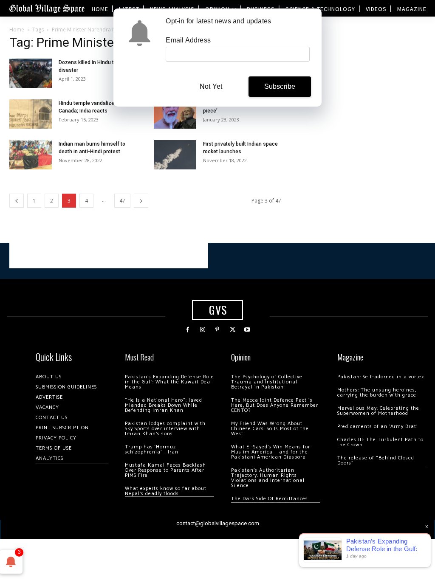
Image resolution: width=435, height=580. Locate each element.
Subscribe (280, 86)
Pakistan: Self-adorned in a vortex (380, 377)
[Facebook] (187, 329)
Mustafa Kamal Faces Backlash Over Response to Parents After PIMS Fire (165, 470)
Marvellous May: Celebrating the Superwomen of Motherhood (378, 410)
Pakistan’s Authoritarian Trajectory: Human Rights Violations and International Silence (268, 478)
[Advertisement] (108, 255)
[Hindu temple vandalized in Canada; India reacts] (30, 114)
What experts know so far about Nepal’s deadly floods (165, 491)
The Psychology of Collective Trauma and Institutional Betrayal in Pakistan (266, 382)
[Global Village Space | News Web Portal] (46, 8)
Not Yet (211, 86)
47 (122, 200)
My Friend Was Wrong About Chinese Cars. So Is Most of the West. (270, 429)
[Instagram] (202, 329)
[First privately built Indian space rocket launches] (175, 154)
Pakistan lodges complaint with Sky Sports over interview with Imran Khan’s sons (165, 429)
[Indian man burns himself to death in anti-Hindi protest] (30, 154)
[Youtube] (247, 329)
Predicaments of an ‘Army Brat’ (377, 426)
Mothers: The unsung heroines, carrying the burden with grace (376, 392)
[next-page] (141, 201)
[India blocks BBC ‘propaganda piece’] (175, 114)
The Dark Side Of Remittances (269, 499)
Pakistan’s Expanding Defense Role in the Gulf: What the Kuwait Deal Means (169, 382)
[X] (232, 329)
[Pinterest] (217, 329)
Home (16, 29)
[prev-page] (16, 201)
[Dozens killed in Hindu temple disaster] (30, 73)
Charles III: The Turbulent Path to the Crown (380, 442)
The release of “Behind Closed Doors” (375, 460)
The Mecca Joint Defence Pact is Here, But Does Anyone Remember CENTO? (274, 405)
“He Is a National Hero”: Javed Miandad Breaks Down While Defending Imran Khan (163, 405)
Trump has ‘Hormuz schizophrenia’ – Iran (151, 449)
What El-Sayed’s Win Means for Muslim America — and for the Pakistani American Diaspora (270, 452)
